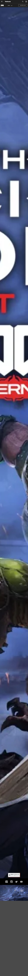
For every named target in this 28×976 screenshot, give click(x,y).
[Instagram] (11, 881)
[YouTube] (21, 881)
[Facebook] (6, 881)
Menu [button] (9, 5)
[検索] (23, 2)
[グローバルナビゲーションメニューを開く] (2, 1)
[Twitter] (16, 881)
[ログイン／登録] (26, 2)
